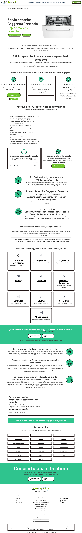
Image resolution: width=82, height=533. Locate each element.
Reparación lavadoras (41, 512)
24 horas (58, 48)
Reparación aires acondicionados (41, 502)
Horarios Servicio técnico (59, 2)
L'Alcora (15, 241)
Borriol (67, 241)
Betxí (57, 241)
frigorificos (64, 260)
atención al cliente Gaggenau (16, 409)
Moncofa (48, 241)
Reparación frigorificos (41, 508)
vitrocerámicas (41, 317)
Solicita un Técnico (15, 35)
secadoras (64, 301)
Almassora (58, 239)
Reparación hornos (41, 506)
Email (64, 502)
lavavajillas (18, 301)
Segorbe (29, 241)
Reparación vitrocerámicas (41, 515)
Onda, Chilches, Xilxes (49, 239)
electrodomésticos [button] (30, 2)
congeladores (41, 260)
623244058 (77, 2)
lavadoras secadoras (64, 281)
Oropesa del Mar (22, 241)
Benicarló (41, 239)
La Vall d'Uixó (30, 239)
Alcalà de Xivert (41, 241)
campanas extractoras (18, 261)
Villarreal (20, 239)
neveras (41, 301)
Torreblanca (62, 241)
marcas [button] (38, 2)
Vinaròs (36, 239)
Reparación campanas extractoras (41, 519)
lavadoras (41, 280)
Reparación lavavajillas (41, 510)
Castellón (14, 239)
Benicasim (64, 239)
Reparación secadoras (41, 500)
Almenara (53, 241)
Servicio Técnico (12, 8)
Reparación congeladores (41, 504)
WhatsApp (27, 35)
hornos (18, 280)
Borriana (25, 239)
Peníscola (19, 8)
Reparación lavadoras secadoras (41, 521)
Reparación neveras (41, 517)
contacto (49, 2)
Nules (68, 239)
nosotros (44, 2)
